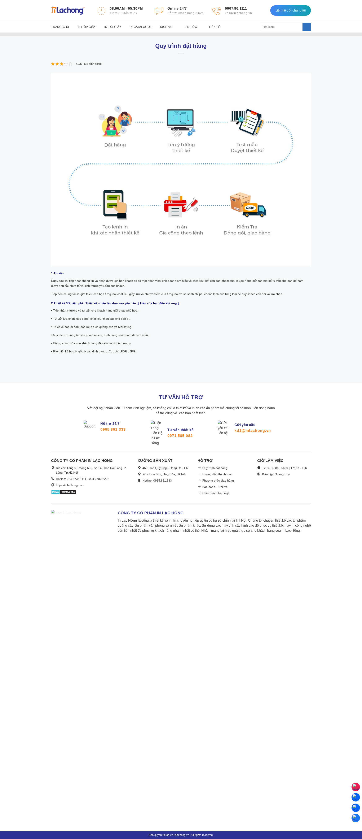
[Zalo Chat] (356, 797)
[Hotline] (356, 787)
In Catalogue (141, 27)
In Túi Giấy (112, 27)
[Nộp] (307, 27)
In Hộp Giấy (87, 27)
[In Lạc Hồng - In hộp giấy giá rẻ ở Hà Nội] (68, 10)
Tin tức (190, 27)
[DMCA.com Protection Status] (63, 495)
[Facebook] (356, 818)
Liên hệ (215, 27)
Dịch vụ (166, 27)
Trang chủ (60, 27)
